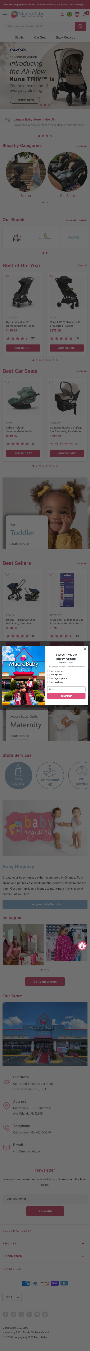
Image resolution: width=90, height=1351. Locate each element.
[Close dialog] (85, 649)
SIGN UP (66, 695)
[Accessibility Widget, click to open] (82, 945)
